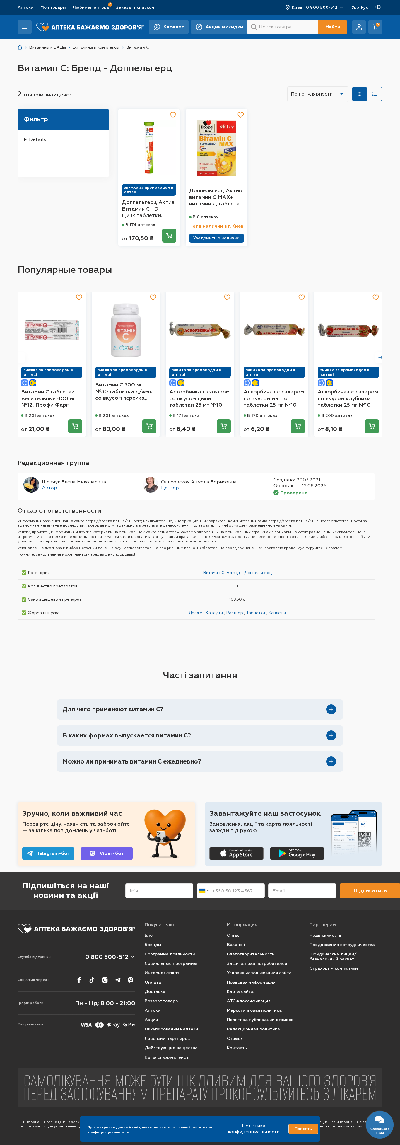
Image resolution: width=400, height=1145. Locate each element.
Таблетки (255, 612)
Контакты (237, 1047)
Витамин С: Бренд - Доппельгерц (237, 572)
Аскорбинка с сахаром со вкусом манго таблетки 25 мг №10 (274, 398)
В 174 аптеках (140, 224)
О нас (233, 935)
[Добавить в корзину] (169, 236)
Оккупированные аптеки (171, 1029)
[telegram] (117, 980)
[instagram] (105, 980)
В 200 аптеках (337, 415)
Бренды (153, 944)
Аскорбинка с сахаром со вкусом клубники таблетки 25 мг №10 (348, 398)
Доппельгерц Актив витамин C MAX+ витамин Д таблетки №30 (216, 197)
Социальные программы (171, 963)
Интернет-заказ (162, 972)
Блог (150, 935)
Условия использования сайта (259, 972)
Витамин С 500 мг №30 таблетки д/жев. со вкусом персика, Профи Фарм (123, 391)
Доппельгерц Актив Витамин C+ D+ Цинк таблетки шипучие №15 (148, 209)
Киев (297, 7)
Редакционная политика (253, 1029)
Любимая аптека (91, 7)
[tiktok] (92, 980)
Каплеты (277, 612)
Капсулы (214, 612)
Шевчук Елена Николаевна (74, 482)
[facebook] (79, 980)
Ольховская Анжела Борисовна (199, 482)
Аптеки (25, 7)
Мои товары (53, 7)
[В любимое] (173, 114)
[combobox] (204, 891)
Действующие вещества (171, 1047)
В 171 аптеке (186, 415)
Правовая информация (251, 982)
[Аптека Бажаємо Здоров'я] (20, 47)
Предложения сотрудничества (342, 944)
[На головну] (76, 928)
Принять (303, 1128)
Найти (332, 27)
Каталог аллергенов (167, 1057)
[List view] (374, 94)
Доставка (155, 991)
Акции (151, 1019)
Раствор (234, 612)
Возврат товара (161, 1001)
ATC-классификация (249, 1001)
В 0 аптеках (205, 216)
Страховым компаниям (334, 968)
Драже (195, 612)
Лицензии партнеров (167, 1038)
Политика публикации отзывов (260, 1019)
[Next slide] (380, 357)
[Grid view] (359, 94)
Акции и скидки (224, 27)
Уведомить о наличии (216, 238)
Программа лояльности (170, 954)
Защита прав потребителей (257, 963)
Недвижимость (325, 935)
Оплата (153, 982)
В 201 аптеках (40, 415)
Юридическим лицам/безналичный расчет (333, 957)
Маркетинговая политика (254, 1010)
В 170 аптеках (262, 415)
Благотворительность (250, 954)
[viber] (130, 980)
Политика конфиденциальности (254, 1128)
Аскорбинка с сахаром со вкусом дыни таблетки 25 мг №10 (199, 398)
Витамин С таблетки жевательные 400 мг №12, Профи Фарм (48, 398)
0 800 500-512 (321, 7)
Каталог (173, 27)
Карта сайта (240, 991)
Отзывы (235, 1038)
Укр (355, 7)
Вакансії (236, 944)
